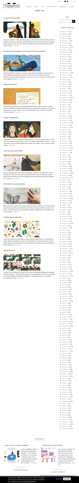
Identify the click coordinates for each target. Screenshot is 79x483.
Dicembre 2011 (66, 394)
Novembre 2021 (66, 148)
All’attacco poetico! (10, 84)
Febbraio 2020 (66, 191)
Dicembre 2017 (66, 246)
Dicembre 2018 (66, 221)
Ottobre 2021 (65, 150)
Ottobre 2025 (65, 50)
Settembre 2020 (66, 177)
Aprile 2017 (65, 260)
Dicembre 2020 (66, 171)
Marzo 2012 (65, 387)
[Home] (11, 5)
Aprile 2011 (65, 412)
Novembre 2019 (66, 198)
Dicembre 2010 (66, 422)
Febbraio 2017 (65, 264)
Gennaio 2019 (65, 218)
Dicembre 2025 (66, 45)
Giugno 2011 (65, 408)
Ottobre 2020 (65, 175)
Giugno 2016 (65, 280)
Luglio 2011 (65, 406)
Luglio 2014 (65, 328)
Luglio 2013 (65, 353)
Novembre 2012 (66, 371)
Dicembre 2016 (66, 269)
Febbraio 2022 (66, 141)
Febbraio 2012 (65, 390)
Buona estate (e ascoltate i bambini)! (16, 445)
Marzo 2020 (65, 189)
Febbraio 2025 (65, 66)
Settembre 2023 (66, 102)
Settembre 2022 (66, 127)
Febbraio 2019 (65, 216)
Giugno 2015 (65, 305)
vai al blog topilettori (58, 472)
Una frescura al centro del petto (52, 445)
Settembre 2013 (66, 351)
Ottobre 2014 (65, 323)
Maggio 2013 (65, 358)
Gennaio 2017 (65, 266)
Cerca (74, 21)
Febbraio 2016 (65, 289)
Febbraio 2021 (65, 166)
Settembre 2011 (66, 401)
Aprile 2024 (65, 86)
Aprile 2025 (65, 61)
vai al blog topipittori (21, 470)
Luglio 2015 (65, 303)
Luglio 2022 (65, 130)
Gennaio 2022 (65, 143)
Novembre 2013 (66, 346)
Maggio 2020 (65, 184)
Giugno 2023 (65, 107)
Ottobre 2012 (65, 374)
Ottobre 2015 (65, 298)
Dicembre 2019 (66, 196)
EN (74, 1)
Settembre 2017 (66, 253)
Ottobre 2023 (65, 100)
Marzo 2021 (65, 164)
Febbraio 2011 (65, 417)
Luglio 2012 (65, 378)
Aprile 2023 (65, 111)
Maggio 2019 (65, 209)
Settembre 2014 (66, 326)
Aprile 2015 (65, 310)
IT (71, 1)
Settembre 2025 (66, 52)
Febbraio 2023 (65, 116)
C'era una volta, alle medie (12, 151)
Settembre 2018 (66, 228)
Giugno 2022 (65, 132)
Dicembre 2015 (66, 294)
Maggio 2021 (65, 159)
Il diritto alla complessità (12, 217)
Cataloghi (71, 6)
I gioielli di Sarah (9, 250)
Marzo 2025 (65, 63)
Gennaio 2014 (65, 342)
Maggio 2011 (65, 410)
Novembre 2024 (66, 72)
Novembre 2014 (66, 321)
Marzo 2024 (65, 88)
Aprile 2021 (65, 161)
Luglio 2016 (65, 278)
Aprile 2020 (65, 187)
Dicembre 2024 (66, 70)
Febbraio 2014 (65, 339)
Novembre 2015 (66, 296)
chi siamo (28, 6)
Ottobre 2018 (65, 225)
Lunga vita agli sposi (10, 118)
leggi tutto (16, 45)
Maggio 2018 (65, 234)
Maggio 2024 (65, 84)
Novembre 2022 (66, 123)
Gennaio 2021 (65, 168)
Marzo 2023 (65, 113)
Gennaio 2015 (65, 317)
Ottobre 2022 (65, 125)
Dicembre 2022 (66, 120)
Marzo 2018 (65, 239)
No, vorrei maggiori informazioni (26, 481)
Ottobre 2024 (65, 75)
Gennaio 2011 (65, 419)
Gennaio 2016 (65, 292)
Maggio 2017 (65, 257)
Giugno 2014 (65, 330)
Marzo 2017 (65, 262)
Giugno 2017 (65, 255)
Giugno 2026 (65, 31)
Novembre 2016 (66, 271)
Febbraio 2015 (65, 314)
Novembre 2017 (66, 248)
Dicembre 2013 (66, 344)
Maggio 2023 (65, 109)
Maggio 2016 (65, 282)
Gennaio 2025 (65, 68)
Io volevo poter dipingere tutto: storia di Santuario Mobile (24, 51)
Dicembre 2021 (66, 145)
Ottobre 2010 (65, 426)
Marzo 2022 (65, 139)
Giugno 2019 (65, 207)
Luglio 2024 (65, 79)
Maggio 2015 (65, 307)
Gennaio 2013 (65, 367)
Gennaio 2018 (65, 244)
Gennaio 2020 (65, 193)
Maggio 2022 (65, 134)
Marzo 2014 (65, 337)
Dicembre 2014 (66, 319)
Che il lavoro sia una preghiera (14, 184)
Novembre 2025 (66, 47)
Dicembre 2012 (66, 369)
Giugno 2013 (65, 355)
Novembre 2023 (66, 98)
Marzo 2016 (65, 287)
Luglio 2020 (65, 180)
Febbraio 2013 (65, 364)
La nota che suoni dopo (11, 18)
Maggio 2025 (65, 59)
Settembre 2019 (66, 203)
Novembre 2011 (66, 396)
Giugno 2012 (65, 380)
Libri (42, 6)
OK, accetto (59, 479)
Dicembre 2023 (66, 95)
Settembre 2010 (66, 428)
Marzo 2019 (65, 214)
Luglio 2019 (65, 205)
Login (59, 1)
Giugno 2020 (65, 182)
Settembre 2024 (66, 77)
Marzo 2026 (65, 38)
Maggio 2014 (65, 333)
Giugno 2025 (65, 56)
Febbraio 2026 (66, 41)
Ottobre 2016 (65, 273)
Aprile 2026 (65, 36)
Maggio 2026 (65, 34)
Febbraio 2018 (65, 241)
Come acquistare (51, 6)
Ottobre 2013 (65, 349)
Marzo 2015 (65, 312)
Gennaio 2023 (65, 118)
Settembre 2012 (66, 376)
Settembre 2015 (66, 301)
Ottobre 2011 (65, 399)
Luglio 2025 (65, 54)
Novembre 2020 (66, 173)
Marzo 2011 (65, 415)
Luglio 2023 (65, 104)
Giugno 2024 (65, 82)
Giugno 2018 (65, 232)
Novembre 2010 (66, 424)
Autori (36, 6)
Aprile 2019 (65, 212)
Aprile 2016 (65, 285)
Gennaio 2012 (65, 392)
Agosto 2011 (65, 403)
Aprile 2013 (65, 360)
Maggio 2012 (65, 383)
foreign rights (63, 6)
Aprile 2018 (65, 237)
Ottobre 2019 (65, 200)
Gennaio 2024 (65, 93)
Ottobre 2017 (65, 250)
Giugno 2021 (65, 157)
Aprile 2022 (65, 136)
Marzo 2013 (65, 362)
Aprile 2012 (65, 385)
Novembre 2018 (66, 223)
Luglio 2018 (65, 230)
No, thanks (67, 479)
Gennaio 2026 (65, 43)
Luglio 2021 (65, 155)
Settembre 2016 (66, 276)
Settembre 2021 (66, 152)
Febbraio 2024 (66, 91)
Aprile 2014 (65, 335)
